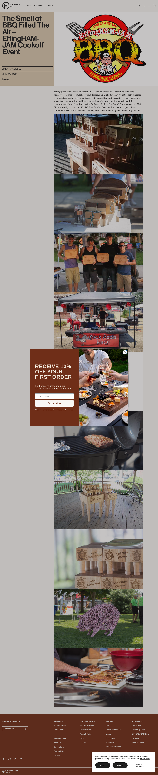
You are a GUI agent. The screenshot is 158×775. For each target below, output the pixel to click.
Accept (102, 765)
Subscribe (54, 403)
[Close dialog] (125, 352)
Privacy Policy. (145, 759)
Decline (120, 765)
